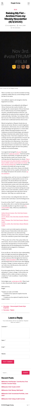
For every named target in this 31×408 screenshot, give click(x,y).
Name (3, 340)
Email (3, 347)
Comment (4, 326)
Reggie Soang (15, 3)
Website (3, 353)
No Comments (16, 27)
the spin (19, 152)
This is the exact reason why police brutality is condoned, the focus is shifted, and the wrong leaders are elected (15, 161)
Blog (15, 9)
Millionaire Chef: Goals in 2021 (10, 387)
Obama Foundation (11, 259)
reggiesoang (12, 25)
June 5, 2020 (22, 25)
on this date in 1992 (17, 281)
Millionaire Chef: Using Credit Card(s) (13, 399)
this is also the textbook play (8, 164)
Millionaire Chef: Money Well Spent (12, 390)
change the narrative (14, 154)
